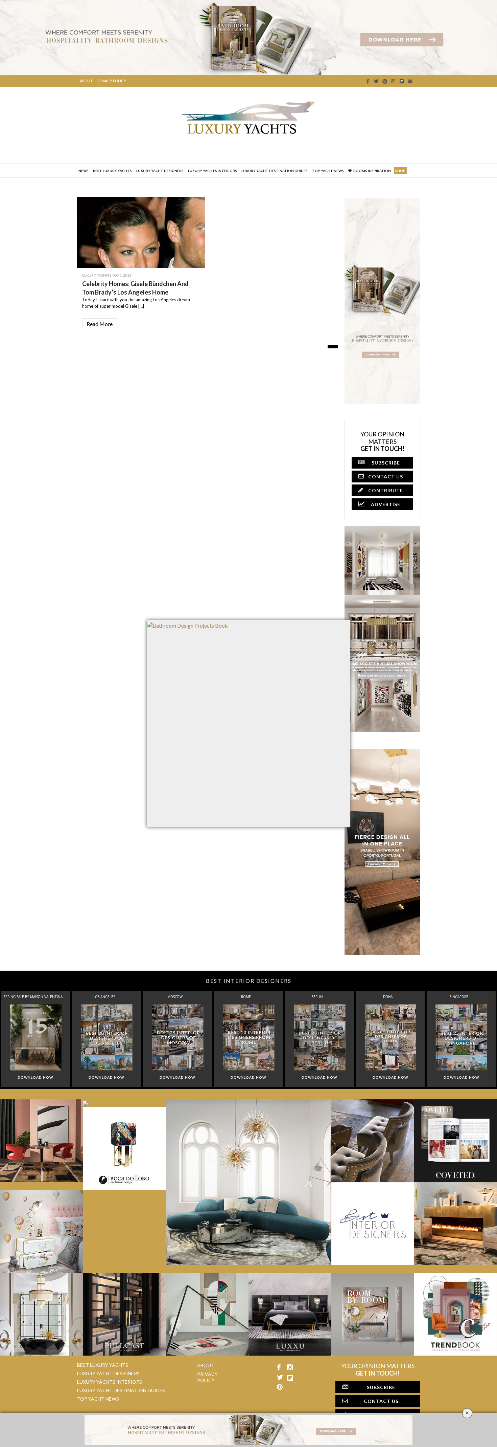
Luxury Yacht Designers (160, 171)
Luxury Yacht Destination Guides (274, 171)
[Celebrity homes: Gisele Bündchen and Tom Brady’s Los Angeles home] (184, 245)
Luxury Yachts (95, 275)
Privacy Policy (111, 81)
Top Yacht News (328, 171)
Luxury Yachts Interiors (212, 171)
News (83, 171)
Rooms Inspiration (372, 171)
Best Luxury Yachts (112, 171)
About (86, 81)
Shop (400, 171)
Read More (100, 324)
